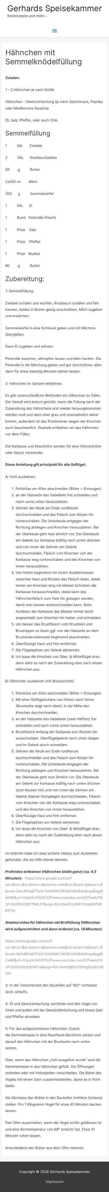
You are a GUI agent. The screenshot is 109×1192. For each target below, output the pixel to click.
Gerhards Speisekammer (54, 8)
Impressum (55, 1182)
